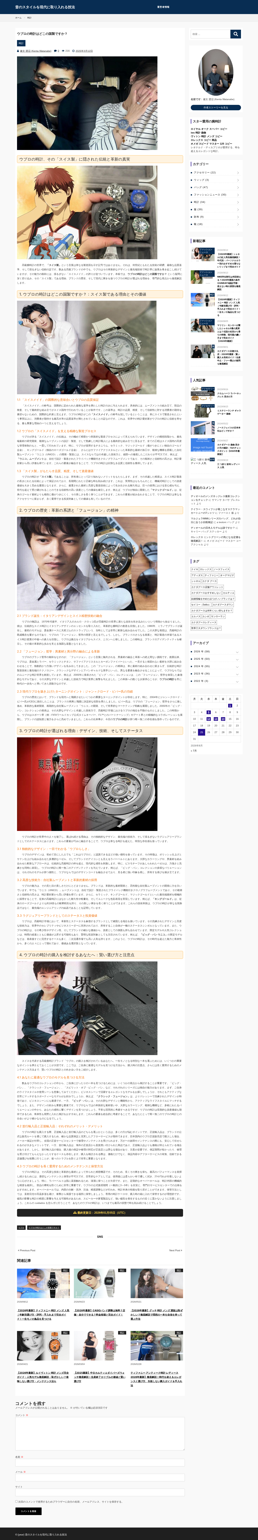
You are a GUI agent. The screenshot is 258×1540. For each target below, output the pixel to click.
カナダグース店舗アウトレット (207, 587)
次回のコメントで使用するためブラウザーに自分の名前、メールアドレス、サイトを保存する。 (71, 1501)
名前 (19, 1457)
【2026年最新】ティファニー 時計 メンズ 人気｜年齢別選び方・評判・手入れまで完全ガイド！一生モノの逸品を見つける (43, 1314)
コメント (21, 1415)
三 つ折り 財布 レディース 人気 (228, 466)
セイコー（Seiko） (201, 604)
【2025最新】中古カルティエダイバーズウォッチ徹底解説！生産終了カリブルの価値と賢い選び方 (99, 1377)
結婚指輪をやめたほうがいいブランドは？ (213, 599)
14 (223, 718)
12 (208, 718)
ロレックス (205, 569)
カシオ (205, 616)
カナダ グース (209, 581)
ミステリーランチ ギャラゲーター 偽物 (229, 412)
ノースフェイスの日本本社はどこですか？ (228, 429)
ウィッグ (201, 179)
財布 (199, 216)
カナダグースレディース (203, 622)
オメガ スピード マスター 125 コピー (211, 143)
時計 (21, 43)
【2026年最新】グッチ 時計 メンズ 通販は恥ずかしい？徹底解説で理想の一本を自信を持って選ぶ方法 (157, 1314)
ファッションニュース (210, 194)
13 (215, 718)
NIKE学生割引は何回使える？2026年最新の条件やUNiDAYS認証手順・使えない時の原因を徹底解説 (229, 283)
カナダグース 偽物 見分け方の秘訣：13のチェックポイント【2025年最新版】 (229, 449)
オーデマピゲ (227, 575)
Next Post (175, 1250)
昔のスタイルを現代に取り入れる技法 (45, 7)
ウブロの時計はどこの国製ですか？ (44, 1228)
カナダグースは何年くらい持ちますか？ (211, 610)
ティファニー (211, 575)
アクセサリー (205, 172)
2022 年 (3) (201, 681)
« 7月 (194, 750)
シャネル (195, 581)
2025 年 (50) (202, 658)
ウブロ (21, 1228)
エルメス (195, 616)
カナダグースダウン (223, 604)
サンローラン (218, 616)
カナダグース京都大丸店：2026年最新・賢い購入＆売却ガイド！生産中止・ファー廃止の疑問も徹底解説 (228, 357)
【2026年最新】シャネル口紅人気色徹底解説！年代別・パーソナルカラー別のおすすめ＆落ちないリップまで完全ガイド (228, 260)
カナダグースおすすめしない (206, 593)
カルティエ (228, 593)
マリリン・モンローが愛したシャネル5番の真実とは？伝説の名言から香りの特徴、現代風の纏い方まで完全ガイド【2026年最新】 (228, 333)
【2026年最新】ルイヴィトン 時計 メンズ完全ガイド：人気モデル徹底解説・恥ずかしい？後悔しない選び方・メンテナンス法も (43, 1377)
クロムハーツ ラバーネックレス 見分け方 (229, 395)
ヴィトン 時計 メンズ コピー (206, 136)
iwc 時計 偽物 (198, 132)
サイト (19, 1486)
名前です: (196, 99)
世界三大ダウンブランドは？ (206, 628)
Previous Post (27, 1250)
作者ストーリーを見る (216, 107)
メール (20, 1471)
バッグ (201, 187)
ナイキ (194, 569)
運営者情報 (163, 7)
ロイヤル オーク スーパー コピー (209, 129)
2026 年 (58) (202, 651)
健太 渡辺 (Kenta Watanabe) (35, 51)
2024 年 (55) (202, 666)
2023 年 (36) (202, 673)
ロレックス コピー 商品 (204, 140)
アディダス (197, 575)
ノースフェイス (221, 569)
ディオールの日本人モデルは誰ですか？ (213, 527)
